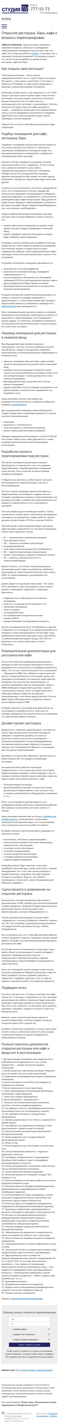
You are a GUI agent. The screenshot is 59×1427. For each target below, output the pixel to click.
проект (35, 53)
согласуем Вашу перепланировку (36, 1370)
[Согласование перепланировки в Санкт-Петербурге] (17, 12)
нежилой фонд (9, 306)
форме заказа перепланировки (27, 1299)
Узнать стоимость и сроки (29, 1345)
